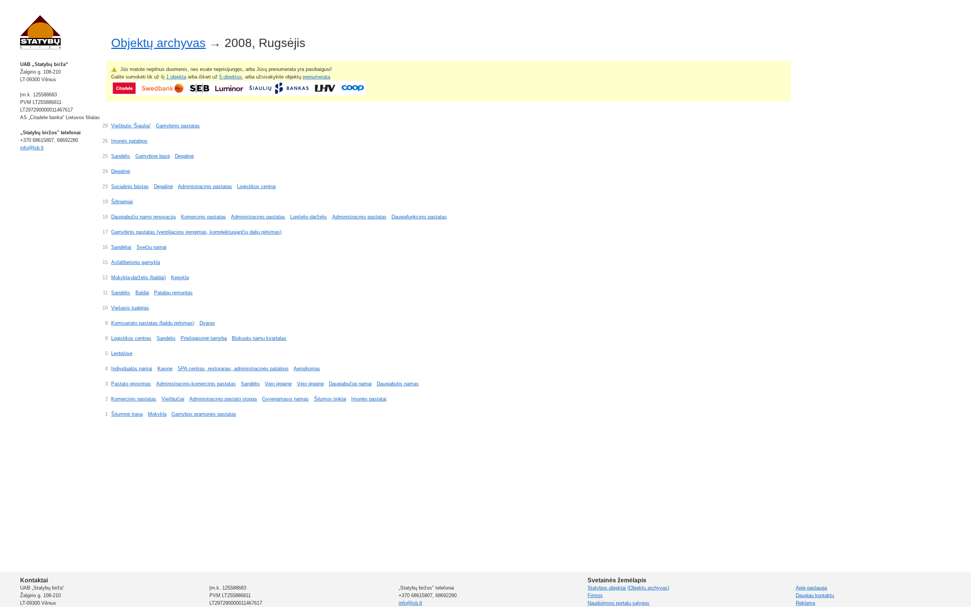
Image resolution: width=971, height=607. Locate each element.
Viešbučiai (173, 399)
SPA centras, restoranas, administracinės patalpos (233, 368)
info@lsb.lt (32, 148)
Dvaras (207, 323)
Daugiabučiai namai (350, 384)
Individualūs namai (131, 368)
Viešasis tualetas (130, 308)
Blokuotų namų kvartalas (259, 338)
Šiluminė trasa (127, 414)
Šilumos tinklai (330, 399)
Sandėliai (121, 247)
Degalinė (184, 156)
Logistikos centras (131, 338)
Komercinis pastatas (203, 217)
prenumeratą (316, 77)
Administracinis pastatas (205, 186)
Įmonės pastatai (369, 399)
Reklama (805, 603)
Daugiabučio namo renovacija (143, 217)
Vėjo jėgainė (278, 384)
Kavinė (165, 368)
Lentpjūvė (121, 353)
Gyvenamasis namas (285, 399)
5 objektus (230, 77)
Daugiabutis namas (398, 384)
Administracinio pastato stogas (223, 399)
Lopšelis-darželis (308, 217)
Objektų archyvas (158, 43)
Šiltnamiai (122, 201)
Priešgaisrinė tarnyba (204, 338)
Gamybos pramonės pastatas (203, 414)
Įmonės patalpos (129, 141)
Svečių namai (152, 247)
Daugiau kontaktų (815, 595)
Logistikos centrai (256, 186)
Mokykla (157, 414)
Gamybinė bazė (152, 156)
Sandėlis (120, 156)
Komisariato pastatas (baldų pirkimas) (152, 323)
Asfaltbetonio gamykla (135, 262)
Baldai (142, 293)
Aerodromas (307, 368)
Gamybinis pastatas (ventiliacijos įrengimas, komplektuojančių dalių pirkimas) (196, 232)
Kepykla (180, 277)
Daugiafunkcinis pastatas (419, 217)
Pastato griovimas (131, 384)
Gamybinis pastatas (178, 126)
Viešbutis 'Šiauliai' (131, 126)
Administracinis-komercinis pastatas (196, 384)
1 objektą (176, 77)
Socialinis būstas (130, 186)
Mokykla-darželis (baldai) (138, 277)
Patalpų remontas (173, 293)
